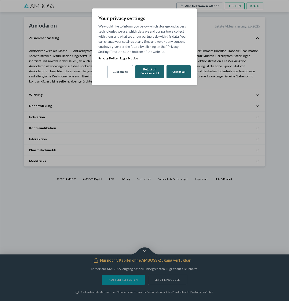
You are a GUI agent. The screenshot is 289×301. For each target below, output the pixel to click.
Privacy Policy (108, 58)
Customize (120, 71)
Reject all (149, 71)
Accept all (179, 71)
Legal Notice (129, 58)
